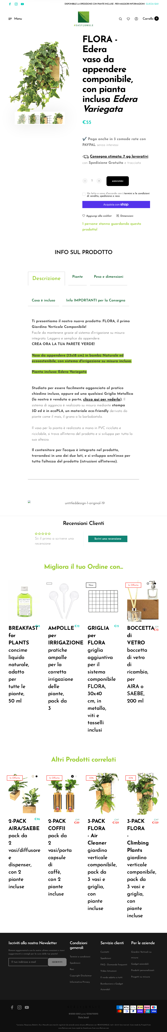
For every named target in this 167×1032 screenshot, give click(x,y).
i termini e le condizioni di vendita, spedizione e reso (118, 194)
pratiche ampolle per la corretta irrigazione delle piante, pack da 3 (57, 668)
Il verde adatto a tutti (111, 977)
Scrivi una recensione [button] (107, 539)
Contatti (104, 952)
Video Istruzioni (108, 971)
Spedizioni (75, 963)
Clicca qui (152, 4)
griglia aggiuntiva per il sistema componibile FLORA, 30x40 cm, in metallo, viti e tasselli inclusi (97, 679)
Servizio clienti (112, 943)
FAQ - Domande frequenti (113, 965)
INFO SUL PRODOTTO (83, 252)
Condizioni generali (78, 945)
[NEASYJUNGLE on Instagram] (16, 4)
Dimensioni (126, 216)
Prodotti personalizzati (142, 970)
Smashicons (87, 1028)
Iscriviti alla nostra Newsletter (32, 943)
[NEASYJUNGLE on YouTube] (22, 4)
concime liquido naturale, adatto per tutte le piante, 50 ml (17, 665)
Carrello (150, 18)
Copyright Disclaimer (81, 976)
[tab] (46, 279)
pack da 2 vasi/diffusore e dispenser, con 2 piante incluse (17, 854)
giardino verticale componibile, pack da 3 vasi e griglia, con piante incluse (97, 865)
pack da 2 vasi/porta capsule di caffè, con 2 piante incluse (57, 858)
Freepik (144, 1025)
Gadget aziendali (140, 964)
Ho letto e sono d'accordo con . (118, 194)
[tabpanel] (39, 74)
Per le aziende (143, 943)
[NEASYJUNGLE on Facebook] (9, 4)
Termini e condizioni (80, 957)
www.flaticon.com (64, 1028)
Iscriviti (57, 962)
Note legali (83, 1017)
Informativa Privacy (80, 982)
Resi (72, 969)
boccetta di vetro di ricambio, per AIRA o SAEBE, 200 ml (136, 665)
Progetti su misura (140, 977)
